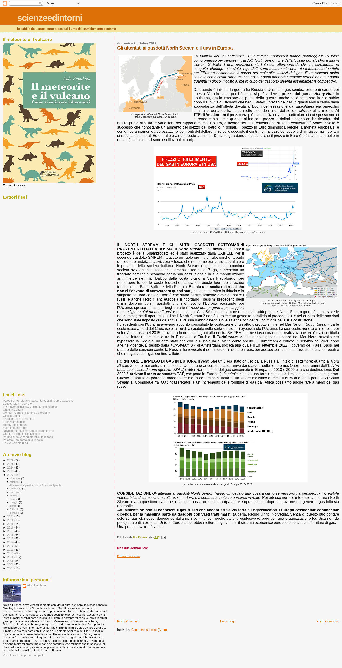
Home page (227, 621)
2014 (10, 542)
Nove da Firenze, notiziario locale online (28, 430)
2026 (10, 460)
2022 (10, 474)
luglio (13, 495)
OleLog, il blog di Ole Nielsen (21, 433)
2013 (10, 545)
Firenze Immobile (14, 421)
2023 (10, 471)
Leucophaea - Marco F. (17, 403)
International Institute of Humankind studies (30, 406)
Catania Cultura (13, 409)
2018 (10, 527)
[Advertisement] (152, 587)
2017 (10, 530)
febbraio (15, 509)
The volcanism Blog (15, 442)
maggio (14, 502)
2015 (10, 538)
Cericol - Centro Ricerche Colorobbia (26, 412)
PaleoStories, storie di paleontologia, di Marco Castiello (38, 400)
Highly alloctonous (15, 424)
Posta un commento (128, 556)
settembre (16, 488)
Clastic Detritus (12, 415)
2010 (10, 557)
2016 (10, 534)
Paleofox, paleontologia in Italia (23, 439)
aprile (13, 505)
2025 (10, 463)
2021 (10, 516)
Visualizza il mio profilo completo (23, 655)
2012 (10, 549)
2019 (10, 523)
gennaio (15, 512)
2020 (10, 520)
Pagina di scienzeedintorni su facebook (28, 436)
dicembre (15, 478)
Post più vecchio (327, 621)
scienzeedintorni (49, 18)
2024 (10, 467)
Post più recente (128, 621)
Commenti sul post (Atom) (149, 630)
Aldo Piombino (36, 585)
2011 (10, 553)
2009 (10, 560)
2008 (10, 564)
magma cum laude (15, 427)
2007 (10, 568)
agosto (14, 492)
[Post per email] (163, 537)
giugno (14, 499)
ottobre (14, 481)
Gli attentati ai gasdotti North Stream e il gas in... (36, 485)
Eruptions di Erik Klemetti (19, 418)
